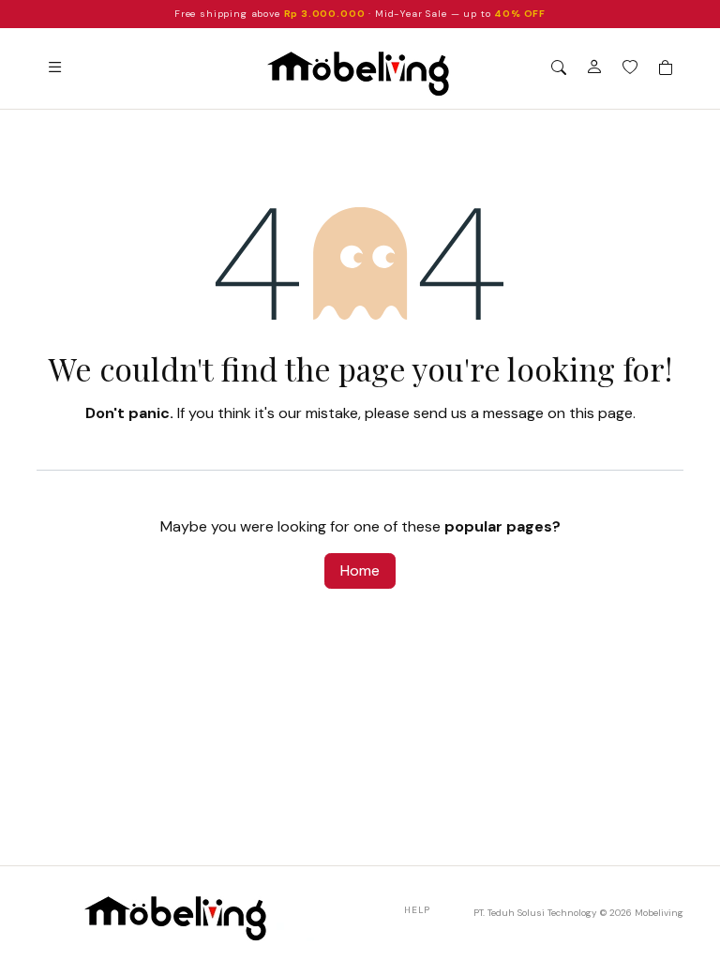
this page (601, 413)
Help (416, 910)
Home (360, 570)
